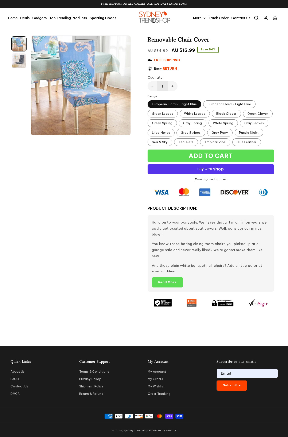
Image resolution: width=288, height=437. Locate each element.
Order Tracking (159, 394)
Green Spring (162, 123)
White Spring (223, 123)
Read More (167, 282)
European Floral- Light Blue (229, 104)
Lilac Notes (161, 133)
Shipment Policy (91, 386)
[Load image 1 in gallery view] (19, 43)
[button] (199, 18)
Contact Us (19, 386)
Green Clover (258, 114)
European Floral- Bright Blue (174, 104)
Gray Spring (192, 123)
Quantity (155, 77)
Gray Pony (220, 133)
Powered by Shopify (162, 430)
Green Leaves (162, 114)
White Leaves (194, 114)
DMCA (15, 394)
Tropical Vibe (215, 142)
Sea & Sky (160, 142)
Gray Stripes (191, 133)
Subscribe (232, 385)
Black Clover (226, 114)
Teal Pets (186, 142)
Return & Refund (91, 394)
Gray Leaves (254, 123)
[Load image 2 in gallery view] (19, 60)
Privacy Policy (90, 379)
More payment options (210, 179)
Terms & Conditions (94, 372)
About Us (18, 372)
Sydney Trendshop (136, 430)
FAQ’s (15, 379)
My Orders (155, 379)
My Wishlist (156, 386)
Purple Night (249, 133)
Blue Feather (247, 142)
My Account (157, 372)
